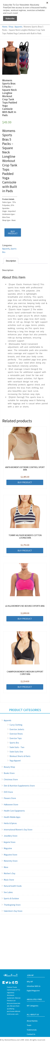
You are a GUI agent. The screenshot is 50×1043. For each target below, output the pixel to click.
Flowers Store (10, 798)
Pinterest (13, 982)
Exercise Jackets (17, 729)
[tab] (11, 261)
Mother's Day (9, 873)
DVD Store (8, 792)
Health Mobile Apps (12, 817)
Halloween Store (11, 804)
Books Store (9, 773)
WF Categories (32, 1006)
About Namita (32, 1021)
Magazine (8, 848)
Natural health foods (13, 886)
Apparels (18, 26)
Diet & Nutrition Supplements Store (19, 785)
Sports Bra (14, 742)
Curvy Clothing (16, 724)
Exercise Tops (16, 738)
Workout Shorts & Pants (20, 756)
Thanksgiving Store (12, 904)
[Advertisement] (25, 944)
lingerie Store (9, 842)
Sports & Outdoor (11, 898)
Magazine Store (10, 854)
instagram (16, 982)
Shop (11, 26)
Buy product (13, 232)
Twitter (7, 982)
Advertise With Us (33, 986)
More (6, 867)
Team (29, 1025)
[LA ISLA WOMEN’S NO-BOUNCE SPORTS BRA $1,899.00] (25, 579)
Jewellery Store (10, 835)
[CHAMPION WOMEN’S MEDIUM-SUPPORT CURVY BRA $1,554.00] (25, 647)
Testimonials (32, 1030)
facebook (4, 982)
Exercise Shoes (16, 733)
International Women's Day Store (18, 829)
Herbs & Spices (10, 823)
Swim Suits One (16, 751)
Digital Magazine (33, 990)
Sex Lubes (8, 892)
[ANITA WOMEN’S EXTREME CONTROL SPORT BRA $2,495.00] (25, 443)
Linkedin (10, 982)
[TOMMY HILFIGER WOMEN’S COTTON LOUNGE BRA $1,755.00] (25, 511)
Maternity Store (11, 861)
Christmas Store (11, 779)
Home (4, 26)
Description (11, 260)
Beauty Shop (9, 767)
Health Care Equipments (14, 810)
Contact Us (31, 1034)
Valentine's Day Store (13, 911)
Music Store (9, 879)
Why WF (30, 981)
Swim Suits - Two (17, 747)
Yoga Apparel (15, 760)
